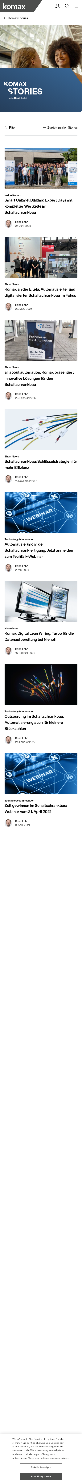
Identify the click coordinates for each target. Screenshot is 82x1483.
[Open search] (66, 6)
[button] (41, 1465)
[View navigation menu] (75, 6)
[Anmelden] (57, 6)
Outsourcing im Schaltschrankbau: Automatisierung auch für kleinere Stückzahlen (34, 722)
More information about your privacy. (48, 1458)
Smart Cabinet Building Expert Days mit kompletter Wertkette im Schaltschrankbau (38, 206)
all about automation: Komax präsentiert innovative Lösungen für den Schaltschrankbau (39, 378)
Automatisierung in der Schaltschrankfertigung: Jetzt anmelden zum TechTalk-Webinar (39, 550)
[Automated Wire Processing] (14, 6)
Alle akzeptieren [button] (41, 1476)
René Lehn (21, 222)
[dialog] (41, 1458)
